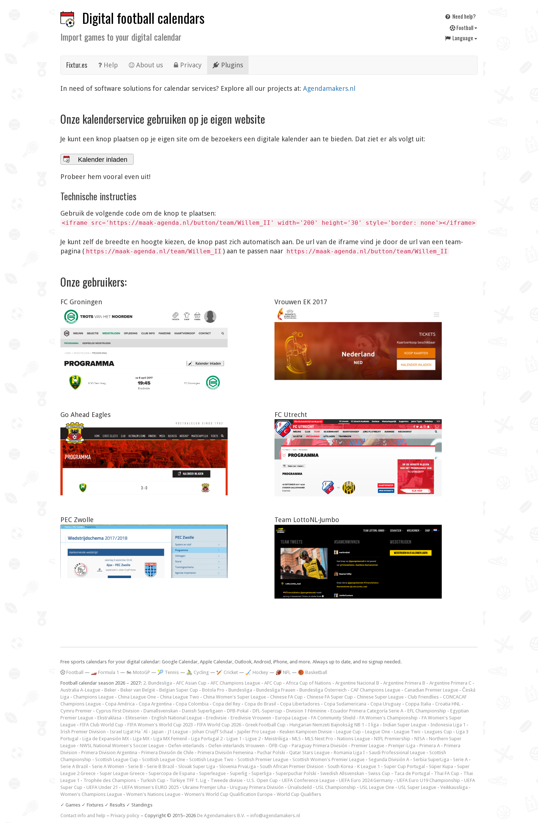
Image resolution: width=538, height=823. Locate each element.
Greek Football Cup (265, 724)
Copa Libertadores (300, 704)
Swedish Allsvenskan (342, 773)
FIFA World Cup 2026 (219, 724)
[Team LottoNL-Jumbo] (358, 562)
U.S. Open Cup (262, 780)
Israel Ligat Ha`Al (128, 731)
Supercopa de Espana (172, 773)
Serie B (135, 766)
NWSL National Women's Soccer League (122, 745)
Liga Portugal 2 (207, 738)
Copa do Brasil (260, 704)
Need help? (463, 16)
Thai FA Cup (446, 773)
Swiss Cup (379, 773)
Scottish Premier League (263, 759)
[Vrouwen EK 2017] (358, 344)
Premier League (367, 745)
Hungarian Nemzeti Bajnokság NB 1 (326, 724)
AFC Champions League (235, 683)
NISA (419, 738)
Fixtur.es (76, 65)
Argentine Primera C (450, 683)
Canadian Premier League (431, 690)
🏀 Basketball (312, 672)
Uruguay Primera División (257, 787)
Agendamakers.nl (329, 88)
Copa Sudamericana (345, 704)
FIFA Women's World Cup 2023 (160, 724)
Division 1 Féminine (306, 711)
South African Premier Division (292, 766)
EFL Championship (426, 711)
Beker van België (137, 690)
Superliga (261, 773)
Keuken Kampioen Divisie (306, 731)
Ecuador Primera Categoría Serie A (366, 711)
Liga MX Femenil (170, 738)
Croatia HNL (447, 704)
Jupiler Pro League (256, 731)
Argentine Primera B (404, 683)
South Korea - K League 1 (354, 766)
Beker (110, 690)
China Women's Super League (234, 697)
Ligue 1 (234, 738)
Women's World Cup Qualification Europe (228, 794)
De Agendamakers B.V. (221, 815)
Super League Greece (122, 773)
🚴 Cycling (197, 672)
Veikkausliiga (454, 787)
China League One (137, 697)
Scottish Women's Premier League (328, 759)
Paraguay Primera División (319, 745)
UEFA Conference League (308, 780)
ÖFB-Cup (278, 745)
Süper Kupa (441, 766)
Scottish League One (163, 759)
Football (464, 27)
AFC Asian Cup (191, 683)
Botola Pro (213, 690)
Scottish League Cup (116, 759)
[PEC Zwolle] (144, 551)
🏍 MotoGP (138, 672)
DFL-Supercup (267, 711)
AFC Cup (273, 683)
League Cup (348, 731)
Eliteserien (136, 717)
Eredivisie (216, 717)
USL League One (377, 787)
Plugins (231, 65)
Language (462, 38)
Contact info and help (82, 815)
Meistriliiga (276, 738)
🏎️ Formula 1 (105, 672)
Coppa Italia (418, 704)
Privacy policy (125, 815)
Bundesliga (240, 690)
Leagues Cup (438, 731)
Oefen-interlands (186, 745)
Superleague (212, 773)
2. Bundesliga (157, 683)
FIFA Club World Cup (101, 724)
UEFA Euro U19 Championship (428, 780)
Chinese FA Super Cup (330, 697)
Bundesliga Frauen (275, 690)
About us (148, 65)
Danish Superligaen (202, 711)
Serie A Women (108, 766)
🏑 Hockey (256, 672)
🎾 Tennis (168, 672)
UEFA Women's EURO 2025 (150, 787)
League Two (407, 731)
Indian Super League (404, 724)
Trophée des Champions (109, 780)
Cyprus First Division (117, 711)
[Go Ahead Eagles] (144, 457)
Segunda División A (389, 759)
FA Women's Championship (388, 717)
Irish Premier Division (83, 731)
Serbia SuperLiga (431, 759)
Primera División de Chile (167, 752)
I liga (373, 724)
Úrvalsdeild (300, 787)
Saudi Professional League (397, 752)
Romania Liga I (349, 752)
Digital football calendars (143, 18)
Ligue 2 (253, 738)
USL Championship (336, 787)
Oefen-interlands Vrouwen (236, 745)
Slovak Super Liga (196, 766)
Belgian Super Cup (178, 690)
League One (377, 731)
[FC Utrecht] (358, 457)
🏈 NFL (283, 672)
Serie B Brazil (160, 766)
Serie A (460, 759)
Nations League (353, 738)
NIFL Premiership (392, 738)
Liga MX (141, 738)
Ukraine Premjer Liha (204, 787)
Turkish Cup (152, 780)
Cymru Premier (76, 711)
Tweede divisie (226, 780)
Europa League (291, 717)
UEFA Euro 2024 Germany (366, 780)
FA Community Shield (333, 717)
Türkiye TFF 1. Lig (187, 780)
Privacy (190, 65)
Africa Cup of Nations (308, 683)
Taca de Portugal (412, 773)
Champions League (93, 697)
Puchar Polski (271, 752)
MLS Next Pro (319, 738)
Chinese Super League (380, 697)
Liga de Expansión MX (105, 738)
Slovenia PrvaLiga (237, 766)
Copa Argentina (155, 704)
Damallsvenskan (160, 711)
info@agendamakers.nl (275, 815)
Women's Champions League (91, 794)
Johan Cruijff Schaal (212, 731)
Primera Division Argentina (109, 752)
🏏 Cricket (227, 672)
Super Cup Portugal (404, 766)
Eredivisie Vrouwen (251, 717)
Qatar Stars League (309, 752)
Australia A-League (80, 690)
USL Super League (417, 787)
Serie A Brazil (74, 766)
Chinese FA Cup (286, 697)
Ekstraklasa (109, 717)
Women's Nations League (153, 794)
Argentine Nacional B (357, 683)
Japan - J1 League (170, 731)
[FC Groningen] (144, 349)
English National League (177, 717)
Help (110, 65)
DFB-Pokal (238, 711)
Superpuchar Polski (296, 773)
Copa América (120, 704)
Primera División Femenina (225, 752)
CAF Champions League (375, 690)
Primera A (429, 745)
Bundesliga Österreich (323, 690)
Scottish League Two (211, 759)
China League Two (179, 697)
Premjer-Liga (401, 745)
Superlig (238, 773)
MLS (296, 738)
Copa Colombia (192, 704)
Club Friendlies (423, 697)
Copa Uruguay (385, 704)
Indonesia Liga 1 (448, 724)
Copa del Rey (226, 704)
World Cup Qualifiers (299, 794)
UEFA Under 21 (102, 787)
